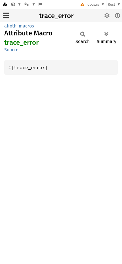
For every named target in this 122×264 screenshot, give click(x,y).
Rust (111, 4)
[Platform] (30, 4)
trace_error (56, 16)
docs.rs (93, 4)
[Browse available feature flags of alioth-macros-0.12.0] (40, 4)
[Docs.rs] (5, 4)
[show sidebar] (6, 15)
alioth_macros (19, 26)
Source (11, 49)
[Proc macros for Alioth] (16, 4)
